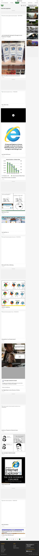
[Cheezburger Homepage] (19, 1)
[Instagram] (21, 5)
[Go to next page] (19, 539)
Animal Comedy (3, 549)
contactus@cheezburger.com (30, 549)
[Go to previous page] (7, 539)
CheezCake (2, 551)
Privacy (31, 554)
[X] (25, 5)
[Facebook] (23, 5)
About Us (14, 546)
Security (34, 554)
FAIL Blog (2, 546)
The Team (14, 545)
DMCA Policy (36, 554)
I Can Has (2, 545)
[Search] (2, 0)
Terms (29, 554)
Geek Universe (3, 550)
